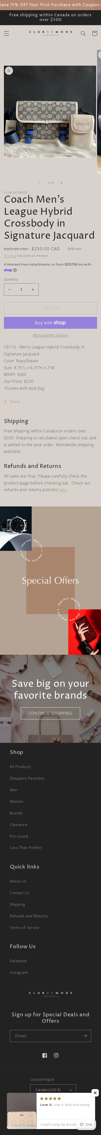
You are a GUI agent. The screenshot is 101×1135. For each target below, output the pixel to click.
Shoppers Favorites (27, 778)
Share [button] (15, 401)
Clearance (18, 824)
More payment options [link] (50, 335)
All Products (20, 766)
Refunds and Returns (29, 915)
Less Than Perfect (26, 847)
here (62, 489)
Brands (16, 812)
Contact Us (19, 892)
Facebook (18, 960)
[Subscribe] (85, 1036)
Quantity (11, 279)
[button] (6, 33)
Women (16, 801)
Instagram (19, 972)
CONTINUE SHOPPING (50, 713)
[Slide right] (61, 182)
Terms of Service (24, 927)
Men (14, 789)
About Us (18, 881)
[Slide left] (39, 182)
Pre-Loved (19, 836)
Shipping (10, 255)
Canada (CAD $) (48, 1089)
